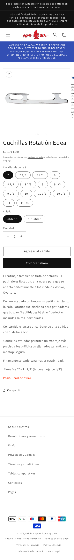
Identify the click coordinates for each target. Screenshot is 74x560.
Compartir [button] (14, 390)
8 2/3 (28, 184)
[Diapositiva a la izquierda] (27, 134)
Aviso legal (54, 551)
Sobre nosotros (18, 427)
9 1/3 (57, 184)
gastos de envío (35, 157)
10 (26, 193)
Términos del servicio (27, 545)
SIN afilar (34, 219)
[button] (8, 34)
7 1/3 (23, 175)
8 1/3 (10, 184)
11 (8, 203)
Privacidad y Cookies (21, 454)
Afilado (12, 219)
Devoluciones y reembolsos (26, 436)
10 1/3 (42, 193)
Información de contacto (31, 551)
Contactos (15, 483)
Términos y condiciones (23, 464)
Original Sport (33, 533)
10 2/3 (61, 193)
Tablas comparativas (21, 473)
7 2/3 (40, 175)
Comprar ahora (37, 263)
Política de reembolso (29, 538)
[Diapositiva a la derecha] (46, 134)
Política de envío (52, 545)
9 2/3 (10, 193)
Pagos (12, 492)
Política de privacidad (57, 538)
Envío (11, 445)
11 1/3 (25, 203)
